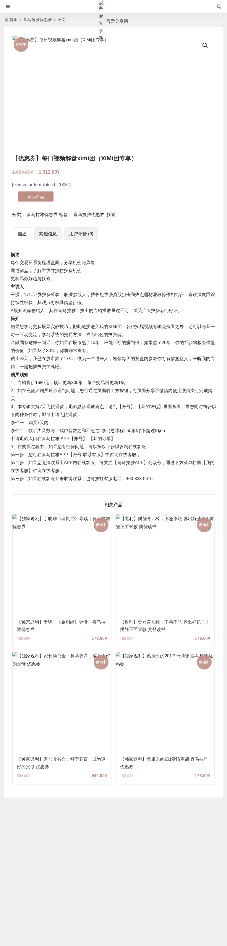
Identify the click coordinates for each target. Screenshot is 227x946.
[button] (205, 45)
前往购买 (61, 570)
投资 (111, 214)
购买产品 (35, 196)
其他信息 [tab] (48, 233)
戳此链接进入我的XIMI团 (97, 326)
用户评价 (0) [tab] (81, 233)
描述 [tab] (22, 233)
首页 (13, 19)
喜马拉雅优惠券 (37, 19)
